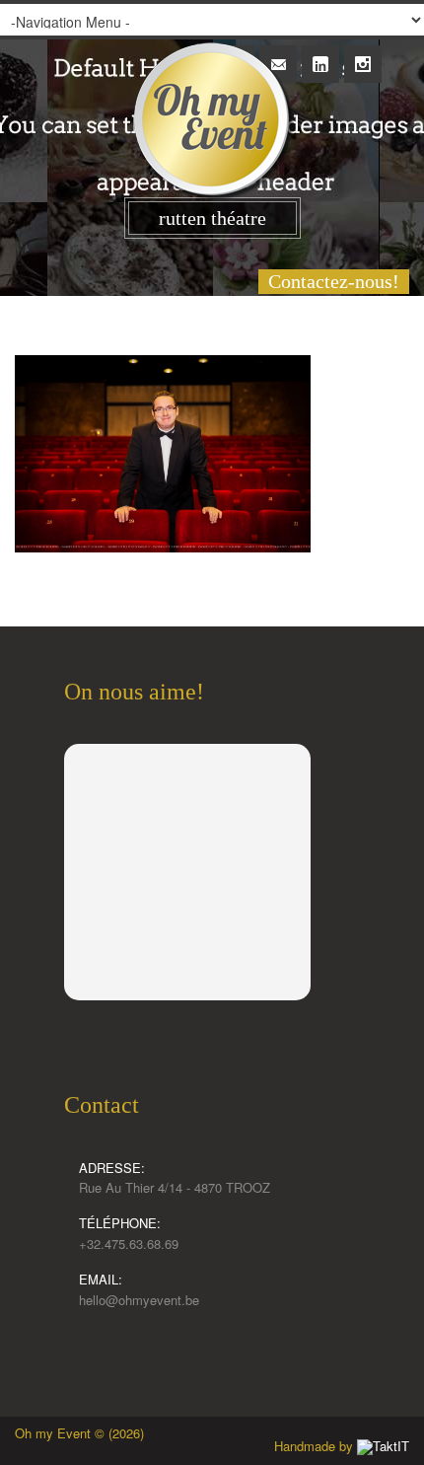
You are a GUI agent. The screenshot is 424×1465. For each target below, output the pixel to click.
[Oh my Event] (212, 101)
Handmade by (315, 1445)
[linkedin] (320, 53)
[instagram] (363, 53)
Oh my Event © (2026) (79, 1433)
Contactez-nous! (333, 281)
